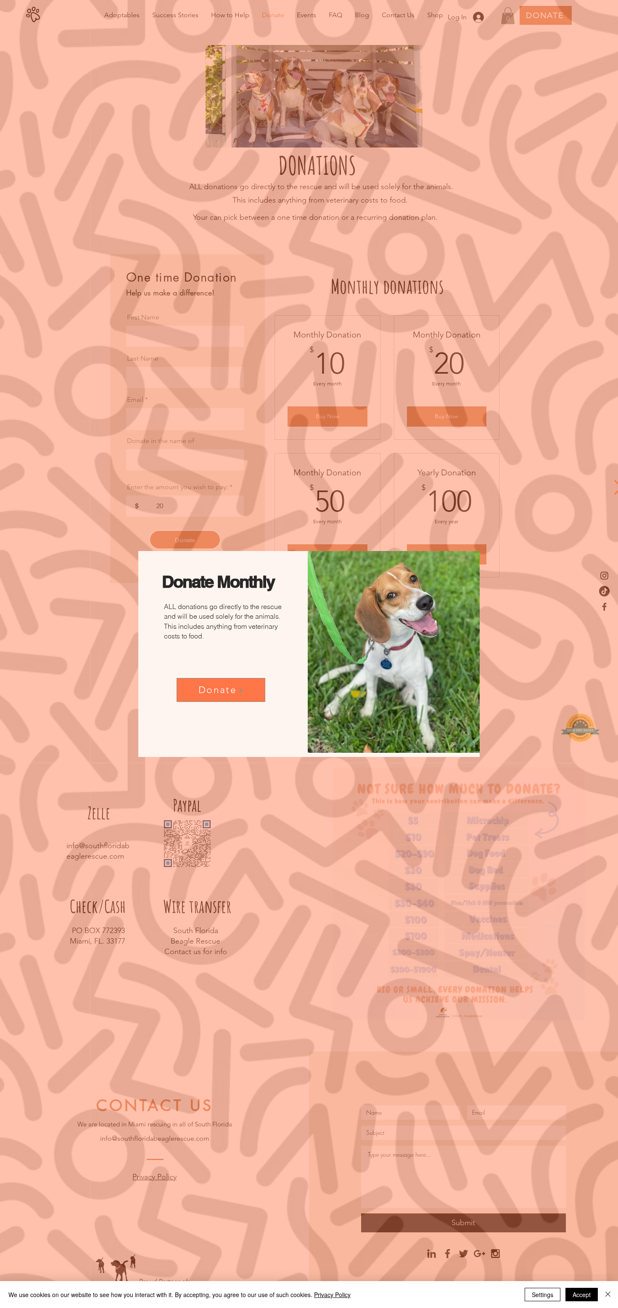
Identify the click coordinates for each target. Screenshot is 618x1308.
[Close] (608, 1294)
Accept (582, 1294)
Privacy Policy (332, 1294)
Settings (542, 1294)
